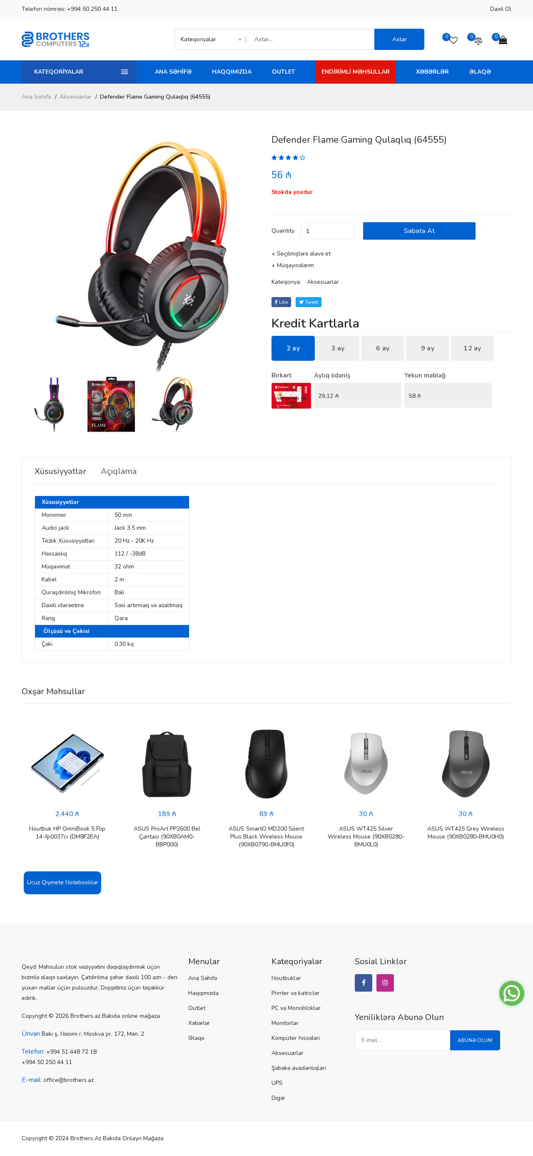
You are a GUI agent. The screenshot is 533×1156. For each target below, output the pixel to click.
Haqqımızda (232, 72)
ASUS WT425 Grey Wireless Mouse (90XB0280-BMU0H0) (465, 833)
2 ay (293, 348)
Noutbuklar (286, 978)
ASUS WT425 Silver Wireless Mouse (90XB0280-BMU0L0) (366, 836)
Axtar (399, 39)
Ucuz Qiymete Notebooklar (62, 882)
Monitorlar (285, 1023)
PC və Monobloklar (296, 1008)
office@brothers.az (68, 1080)
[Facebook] (363, 983)
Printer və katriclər (295, 993)
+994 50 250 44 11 (92, 9)
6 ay (382, 348)
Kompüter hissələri (295, 1038)
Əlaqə (480, 72)
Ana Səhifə (173, 72)
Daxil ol (500, 9)
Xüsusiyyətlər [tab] (60, 471)
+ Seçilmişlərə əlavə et (301, 254)
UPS (277, 1083)
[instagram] (385, 983)
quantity (282, 231)
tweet (311, 302)
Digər (278, 1098)
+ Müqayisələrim (292, 265)
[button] (251, 255)
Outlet (283, 72)
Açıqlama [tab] (119, 471)
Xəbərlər (432, 72)
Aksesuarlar (76, 97)
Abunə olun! (475, 1040)
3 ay (337, 348)
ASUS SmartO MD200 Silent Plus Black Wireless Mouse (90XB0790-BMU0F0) (266, 836)
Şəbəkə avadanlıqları (298, 1068)
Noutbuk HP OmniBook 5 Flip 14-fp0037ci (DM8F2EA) (67, 833)
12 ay (472, 348)
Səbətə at (419, 231)
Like (283, 302)
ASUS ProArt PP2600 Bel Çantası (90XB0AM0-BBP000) (167, 836)
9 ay (427, 348)
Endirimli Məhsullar (355, 72)
